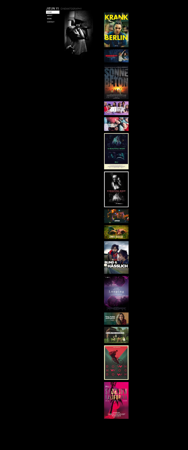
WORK (49, 19)
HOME (49, 12)
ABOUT (49, 15)
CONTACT (50, 22)
